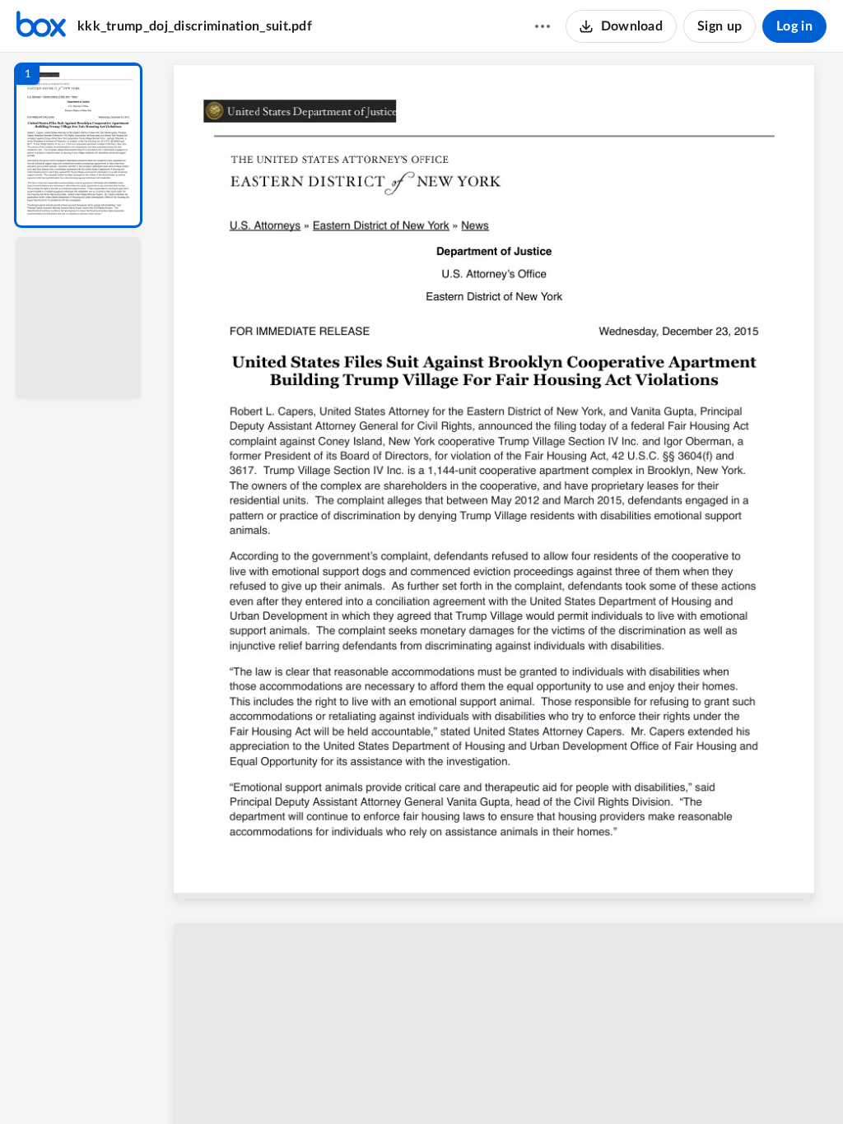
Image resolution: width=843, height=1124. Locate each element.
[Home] (41, 26)
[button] (78, 145)
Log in (794, 26)
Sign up (719, 26)
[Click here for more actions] (542, 26)
